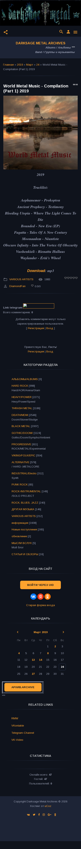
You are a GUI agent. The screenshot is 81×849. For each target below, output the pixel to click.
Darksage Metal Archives (40, 43)
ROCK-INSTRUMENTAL (26, 491)
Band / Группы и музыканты (55, 52)
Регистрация (36, 328)
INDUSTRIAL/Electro (24, 473)
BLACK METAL (21, 426)
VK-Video (17, 739)
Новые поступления (24, 529)
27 (33, 673)
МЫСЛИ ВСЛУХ (22, 543)
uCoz (48, 806)
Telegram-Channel (22, 732)
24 (37, 64)
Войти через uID (40, 584)
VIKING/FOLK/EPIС (23, 455)
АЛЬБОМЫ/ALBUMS (25, 379)
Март (29, 64)
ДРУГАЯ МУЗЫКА (23, 509)
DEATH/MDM (20, 415)
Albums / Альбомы (58, 47)
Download (36, 271)
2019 (20, 64)
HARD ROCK (20, 385)
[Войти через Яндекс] (40, 596)
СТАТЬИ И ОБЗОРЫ (25, 554)
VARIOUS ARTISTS (21, 279)
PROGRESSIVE (21, 444)
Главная (8, 64)
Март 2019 (41, 632)
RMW (14, 718)
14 (40, 659)
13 (33, 659)
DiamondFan (17, 286)
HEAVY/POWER (22, 397)
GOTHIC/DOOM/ (22, 433)
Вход (49, 328)
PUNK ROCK (20, 484)
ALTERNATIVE (20, 462)
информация (20, 522)
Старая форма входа (40, 605)
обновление (19, 536)
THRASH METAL (22, 408)
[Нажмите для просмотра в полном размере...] (40, 168)
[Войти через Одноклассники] (47, 596)
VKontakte (17, 725)
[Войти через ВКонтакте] (33, 596)
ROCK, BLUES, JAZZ (25, 502)
